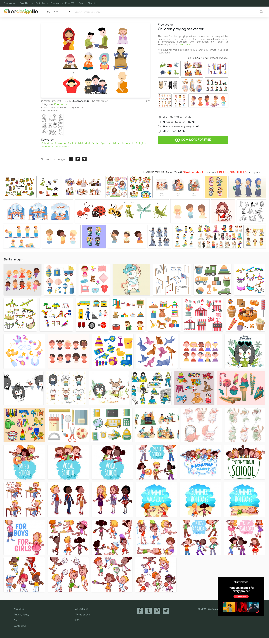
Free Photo (25, 3)
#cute (95, 143)
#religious (47, 146)
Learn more (185, 44)
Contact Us (20, 626)
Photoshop (40, 3)
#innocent (127, 143)
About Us (19, 609)
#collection (62, 146)
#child (79, 143)
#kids (115, 143)
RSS (77, 620)
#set (70, 143)
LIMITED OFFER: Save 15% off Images (179, 172)
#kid (87, 143)
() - (177, 117)
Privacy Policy (21, 615)
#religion (140, 143)
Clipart (91, 3)
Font (81, 3)
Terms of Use (82, 615)
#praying (60, 143)
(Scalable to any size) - (181, 126)
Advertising (81, 609)
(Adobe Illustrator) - (179, 122)
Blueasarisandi (80, 101)
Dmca (17, 620)
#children (47, 143)
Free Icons (56, 3)
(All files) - (174, 131)
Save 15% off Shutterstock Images (208, 58)
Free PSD (70, 3)
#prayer (105, 143)
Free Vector (10, 3)
